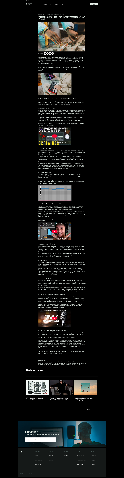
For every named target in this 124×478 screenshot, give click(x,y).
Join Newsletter (94, 4)
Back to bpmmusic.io (30, 0)
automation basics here (51, 274)
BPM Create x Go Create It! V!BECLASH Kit (34, 399)
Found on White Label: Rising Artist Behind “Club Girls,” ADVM (60, 399)
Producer (56, 4)
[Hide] (44, 56)
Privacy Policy (80, 455)
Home (36, 455)
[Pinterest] (50, 53)
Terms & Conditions (81, 460)
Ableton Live (43, 180)
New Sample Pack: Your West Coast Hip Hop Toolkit (83, 399)
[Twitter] (47, 53)
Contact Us (51, 460)
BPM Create (38, 464)
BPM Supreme (38, 460)
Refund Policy (80, 464)
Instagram (93, 460)
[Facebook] (45, 53)
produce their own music (44, 60)
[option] (38, 390)
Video (62, 4)
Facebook (93, 455)
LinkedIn (93, 464)
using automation (42, 265)
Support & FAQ (52, 455)
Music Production (42, 14)
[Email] (52, 53)
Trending (44, 4)
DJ (50, 4)
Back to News (32, 11)
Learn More (65, 455)
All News (37, 4)
